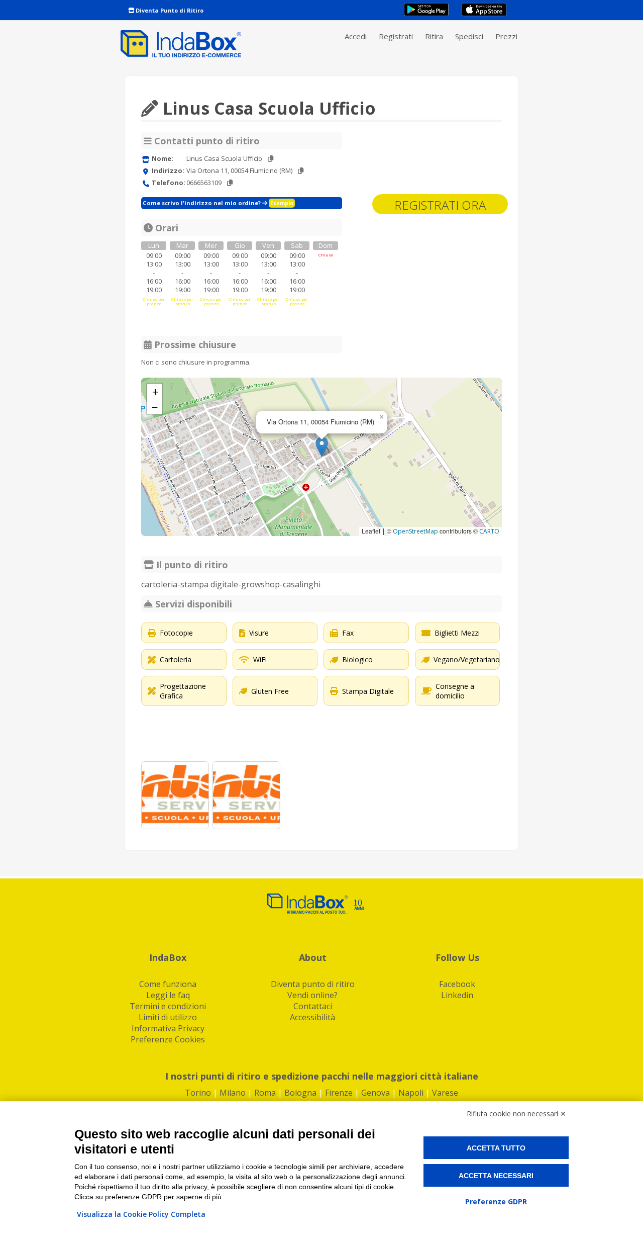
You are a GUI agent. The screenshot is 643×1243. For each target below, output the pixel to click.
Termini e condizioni (168, 1006)
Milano (233, 1092)
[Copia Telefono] (230, 183)
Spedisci (469, 36)
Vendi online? (312, 995)
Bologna (300, 1092)
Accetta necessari (496, 1176)
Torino (198, 1092)
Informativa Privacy (168, 1028)
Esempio (281, 203)
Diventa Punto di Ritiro (168, 10)
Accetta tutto (496, 1148)
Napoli (410, 1092)
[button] (321, 446)
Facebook (457, 984)
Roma (265, 1092)
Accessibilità (312, 1017)
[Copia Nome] (270, 158)
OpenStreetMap (415, 531)
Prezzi (506, 36)
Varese (445, 1092)
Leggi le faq (168, 995)
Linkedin (457, 995)
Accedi (356, 36)
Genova (375, 1092)
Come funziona (167, 984)
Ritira (434, 36)
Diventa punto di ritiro (313, 984)
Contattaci (312, 1006)
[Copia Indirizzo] (300, 170)
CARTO (489, 531)
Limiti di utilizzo (168, 1017)
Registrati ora (440, 205)
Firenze (339, 1092)
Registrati (396, 36)
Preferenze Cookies (168, 1039)
